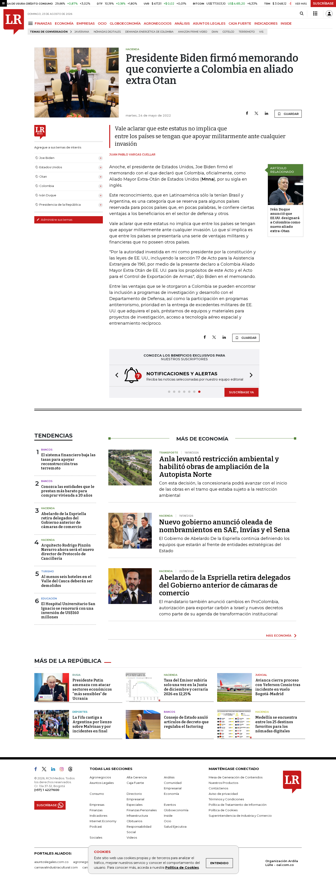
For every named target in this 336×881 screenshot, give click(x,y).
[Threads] (72, 770)
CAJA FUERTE (240, 23)
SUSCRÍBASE (323, 3)
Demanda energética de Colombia (149, 31)
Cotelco (228, 31)
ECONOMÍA (64, 23)
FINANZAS (43, 23)
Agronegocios (100, 777)
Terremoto (247, 31)
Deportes (80, 711)
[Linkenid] (55, 770)
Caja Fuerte (135, 783)
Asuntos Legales (102, 783)
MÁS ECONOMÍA (278, 635)
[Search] (302, 13)
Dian (215, 31)
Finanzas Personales (142, 810)
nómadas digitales (107, 31)
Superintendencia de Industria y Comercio (240, 815)
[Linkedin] (266, 113)
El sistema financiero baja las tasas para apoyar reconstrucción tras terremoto (68, 461)
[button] (115, 375)
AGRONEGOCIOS (157, 23)
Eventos (170, 804)
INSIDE (286, 23)
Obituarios (134, 821)
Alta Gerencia (137, 777)
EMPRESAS (86, 23)
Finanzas (96, 810)
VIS (261, 31)
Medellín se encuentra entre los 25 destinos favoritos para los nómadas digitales (276, 724)
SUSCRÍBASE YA (241, 392)
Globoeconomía (176, 810)
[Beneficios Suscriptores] (315, 13)
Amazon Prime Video (192, 31)
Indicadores (98, 815)
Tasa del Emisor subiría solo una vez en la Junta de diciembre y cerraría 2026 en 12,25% (186, 687)
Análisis (169, 777)
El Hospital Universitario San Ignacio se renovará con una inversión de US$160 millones (68, 610)
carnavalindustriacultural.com (56, 867)
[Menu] (31, 23)
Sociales (96, 837)
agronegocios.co (86, 862)
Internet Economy (103, 821)
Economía (171, 793)
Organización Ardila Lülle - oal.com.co (281, 863)
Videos (132, 837)
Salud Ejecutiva (175, 826)
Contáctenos (218, 788)
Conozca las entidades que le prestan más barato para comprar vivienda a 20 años (67, 491)
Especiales (134, 804)
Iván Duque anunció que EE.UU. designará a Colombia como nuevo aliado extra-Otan (285, 220)
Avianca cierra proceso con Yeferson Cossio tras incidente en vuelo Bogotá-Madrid (277, 687)
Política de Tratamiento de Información (238, 804)
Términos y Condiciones (226, 799)
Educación (49, 598)
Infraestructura (137, 815)
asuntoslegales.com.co (51, 862)
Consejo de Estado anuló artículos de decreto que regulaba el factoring (186, 722)
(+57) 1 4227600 (46, 790)
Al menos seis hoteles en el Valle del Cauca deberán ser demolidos (67, 581)
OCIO (102, 23)
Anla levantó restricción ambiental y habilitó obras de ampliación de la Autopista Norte (219, 467)
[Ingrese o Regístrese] (329, 13)
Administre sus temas (56, 219)
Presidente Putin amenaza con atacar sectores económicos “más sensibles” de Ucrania (92, 689)
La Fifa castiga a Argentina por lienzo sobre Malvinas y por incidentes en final (92, 724)
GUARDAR (291, 114)
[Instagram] (63, 770)
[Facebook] (247, 113)
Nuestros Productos (223, 783)
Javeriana (82, 31)
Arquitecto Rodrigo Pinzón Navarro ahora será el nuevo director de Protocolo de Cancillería (67, 552)
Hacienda (48, 508)
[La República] (13, 22)
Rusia (76, 674)
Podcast (96, 826)
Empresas (97, 804)
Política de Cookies (182, 867)
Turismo (47, 571)
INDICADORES (265, 23)
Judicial (261, 674)
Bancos (47, 449)
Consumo (97, 793)
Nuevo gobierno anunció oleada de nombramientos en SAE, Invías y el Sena (224, 526)
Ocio (167, 821)
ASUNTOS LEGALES (209, 23)
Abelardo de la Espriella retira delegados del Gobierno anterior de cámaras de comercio (63, 520)
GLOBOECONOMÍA (125, 23)
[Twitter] (256, 113)
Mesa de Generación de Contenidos (235, 777)
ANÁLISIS (182, 23)
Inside (168, 815)
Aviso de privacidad (223, 793)
